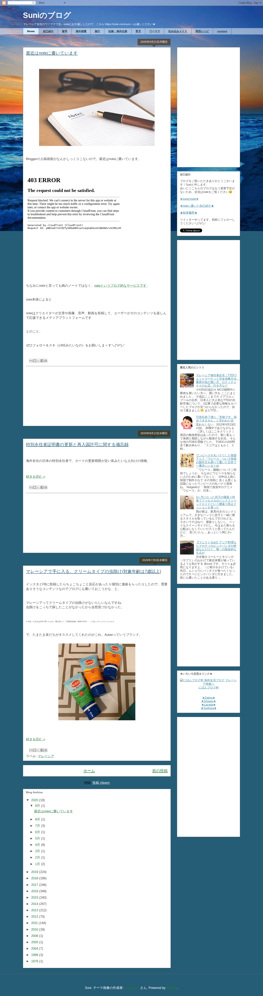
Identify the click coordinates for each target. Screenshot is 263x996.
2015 (35, 897)
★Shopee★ (208, 701)
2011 (35, 923)
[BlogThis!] (35, 361)
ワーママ (154, 31)
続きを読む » (35, 476)
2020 (35, 800)
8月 (38, 819)
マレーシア (46, 756)
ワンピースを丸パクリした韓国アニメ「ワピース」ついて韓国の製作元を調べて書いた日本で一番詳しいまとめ (216, 460)
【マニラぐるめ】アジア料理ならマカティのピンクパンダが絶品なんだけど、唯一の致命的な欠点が (216, 547)
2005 (35, 942)
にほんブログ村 (209, 687)
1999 (35, 955)
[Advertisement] (97, 396)
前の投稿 (160, 771)
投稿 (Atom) (101, 783)
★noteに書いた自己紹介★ (197, 205)
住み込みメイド (177, 31)
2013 (35, 910)
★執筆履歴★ (188, 212)
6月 (38, 832)
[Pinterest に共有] (46, 361)
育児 (138, 31)
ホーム (89, 771)
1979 (35, 961)
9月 (38, 806)
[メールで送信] (31, 361)
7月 (38, 826)
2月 (38, 857)
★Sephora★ (208, 708)
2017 (35, 885)
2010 (35, 929)
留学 (64, 31)
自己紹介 (48, 31)
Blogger (172, 988)
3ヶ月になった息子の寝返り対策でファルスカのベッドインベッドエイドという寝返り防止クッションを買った (216, 502)
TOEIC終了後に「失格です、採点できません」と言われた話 (216, 418)
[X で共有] (38, 361)
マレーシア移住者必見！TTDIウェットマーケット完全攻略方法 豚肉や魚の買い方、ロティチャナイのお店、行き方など (217, 380)
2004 (35, 948)
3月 (38, 851)
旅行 (97, 31)
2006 (35, 936)
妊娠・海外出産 (117, 31)
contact (222, 31)
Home (31, 31)
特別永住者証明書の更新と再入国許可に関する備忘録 (77, 444)
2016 (35, 891)
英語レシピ (202, 31)
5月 (38, 838)
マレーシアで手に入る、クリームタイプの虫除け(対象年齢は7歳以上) (93, 571)
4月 (38, 845)
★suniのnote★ (189, 198)
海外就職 (81, 31)
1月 (38, 864)
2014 (35, 904)
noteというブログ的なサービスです (120, 285)
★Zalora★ (208, 697)
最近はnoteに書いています (52, 53)
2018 (35, 878)
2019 (35, 872)
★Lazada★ (208, 704)
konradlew (132, 988)
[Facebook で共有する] (42, 361)
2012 (35, 916)
